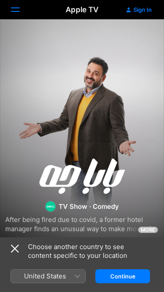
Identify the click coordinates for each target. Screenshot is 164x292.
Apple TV (82, 9)
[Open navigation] (20, 9)
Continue (123, 276)
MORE (148, 230)
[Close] (15, 249)
